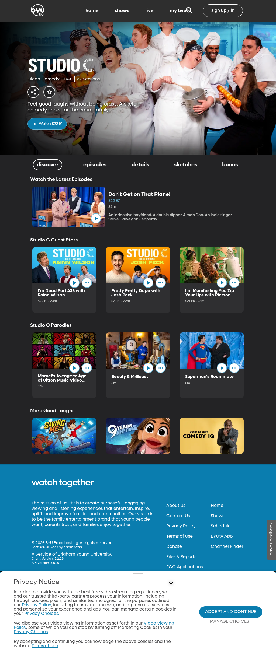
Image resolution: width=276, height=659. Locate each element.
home (92, 10)
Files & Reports (181, 557)
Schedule (221, 526)
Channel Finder (227, 547)
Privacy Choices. (41, 614)
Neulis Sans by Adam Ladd (61, 547)
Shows (217, 516)
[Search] (189, 10)
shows (122, 10)
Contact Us (178, 516)
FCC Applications (184, 567)
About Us (175, 506)
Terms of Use (179, 536)
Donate (174, 547)
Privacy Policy (181, 526)
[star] (49, 92)
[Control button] (171, 583)
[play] (96, 218)
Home (217, 506)
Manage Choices (229, 621)
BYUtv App (222, 536)
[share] (33, 92)
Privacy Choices (31, 632)
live (149, 10)
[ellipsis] (87, 283)
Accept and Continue (230, 612)
